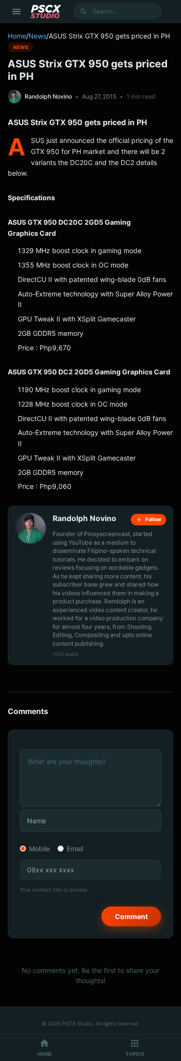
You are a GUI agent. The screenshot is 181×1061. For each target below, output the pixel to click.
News (37, 36)
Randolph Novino (48, 96)
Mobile (39, 848)
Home (17, 36)
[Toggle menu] (16, 11)
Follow (153, 519)
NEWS (20, 47)
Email (75, 848)
